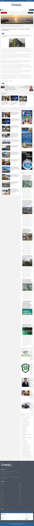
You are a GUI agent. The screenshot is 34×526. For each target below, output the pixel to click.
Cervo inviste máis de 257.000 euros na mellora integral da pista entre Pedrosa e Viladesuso (15, 182)
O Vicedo (20, 495)
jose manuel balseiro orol (25, 448)
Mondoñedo (2, 493)
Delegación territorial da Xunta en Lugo (26, 438)
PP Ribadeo (23, 454)
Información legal (18, 524)
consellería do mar (24, 434)
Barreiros (20, 485)
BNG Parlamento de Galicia (25, 421)
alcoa (23, 418)
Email (31, 31)
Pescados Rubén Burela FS (25, 451)
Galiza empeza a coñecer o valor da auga (6, 473)
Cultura (2, 490)
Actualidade (20, 483)
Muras (19, 493)
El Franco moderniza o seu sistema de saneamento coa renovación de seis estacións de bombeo (23, 103)
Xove (1, 505)
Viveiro (23, 458)
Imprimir (29, 31)
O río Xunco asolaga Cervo (4, 478)
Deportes (20, 490)
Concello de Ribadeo (24, 431)
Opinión (2, 497)
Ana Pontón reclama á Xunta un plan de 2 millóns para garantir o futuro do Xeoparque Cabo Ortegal (15, 140)
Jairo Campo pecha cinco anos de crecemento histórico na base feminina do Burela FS (31, 394)
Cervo (28, 424)
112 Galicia (23, 417)
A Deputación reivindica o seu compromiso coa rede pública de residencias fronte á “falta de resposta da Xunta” (5, 103)
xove (25, 458)
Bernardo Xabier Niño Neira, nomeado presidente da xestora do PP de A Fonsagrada (23, 87)
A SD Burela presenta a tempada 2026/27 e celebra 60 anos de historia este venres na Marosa (31, 369)
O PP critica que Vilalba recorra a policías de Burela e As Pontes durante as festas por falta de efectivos (14, 103)
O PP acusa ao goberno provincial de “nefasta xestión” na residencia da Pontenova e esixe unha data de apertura (15, 153)
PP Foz (30, 452)
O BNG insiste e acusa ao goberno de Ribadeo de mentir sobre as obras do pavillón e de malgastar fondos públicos (15, 175)
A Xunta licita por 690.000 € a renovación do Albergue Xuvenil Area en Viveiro (15, 146)
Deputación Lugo (24, 442)
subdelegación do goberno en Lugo (26, 455)
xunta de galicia (29, 458)
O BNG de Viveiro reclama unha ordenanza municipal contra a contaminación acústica (15, 160)
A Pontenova (2, 483)
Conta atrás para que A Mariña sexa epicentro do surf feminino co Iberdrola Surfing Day (31, 355)
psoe (26, 454)
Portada (20, 500)
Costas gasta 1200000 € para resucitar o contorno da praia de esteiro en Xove (10, 476)
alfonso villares (27, 418)
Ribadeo (29, 454)
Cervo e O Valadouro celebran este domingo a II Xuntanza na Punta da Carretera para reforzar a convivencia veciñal (19, 12)
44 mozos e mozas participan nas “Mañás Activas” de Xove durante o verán (10, 471)
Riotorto (20, 502)
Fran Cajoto (23, 445)
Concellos (20, 488)
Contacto (14, 524)
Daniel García (29, 434)
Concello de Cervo (24, 428)
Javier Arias (27, 445)
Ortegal (19, 497)
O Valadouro (2, 495)
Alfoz (1, 485)
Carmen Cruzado (24, 424)
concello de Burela (24, 427)
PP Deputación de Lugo (25, 452)
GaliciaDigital (23, 523)
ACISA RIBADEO (28, 417)
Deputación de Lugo (24, 441)
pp (30, 451)
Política (2, 500)
